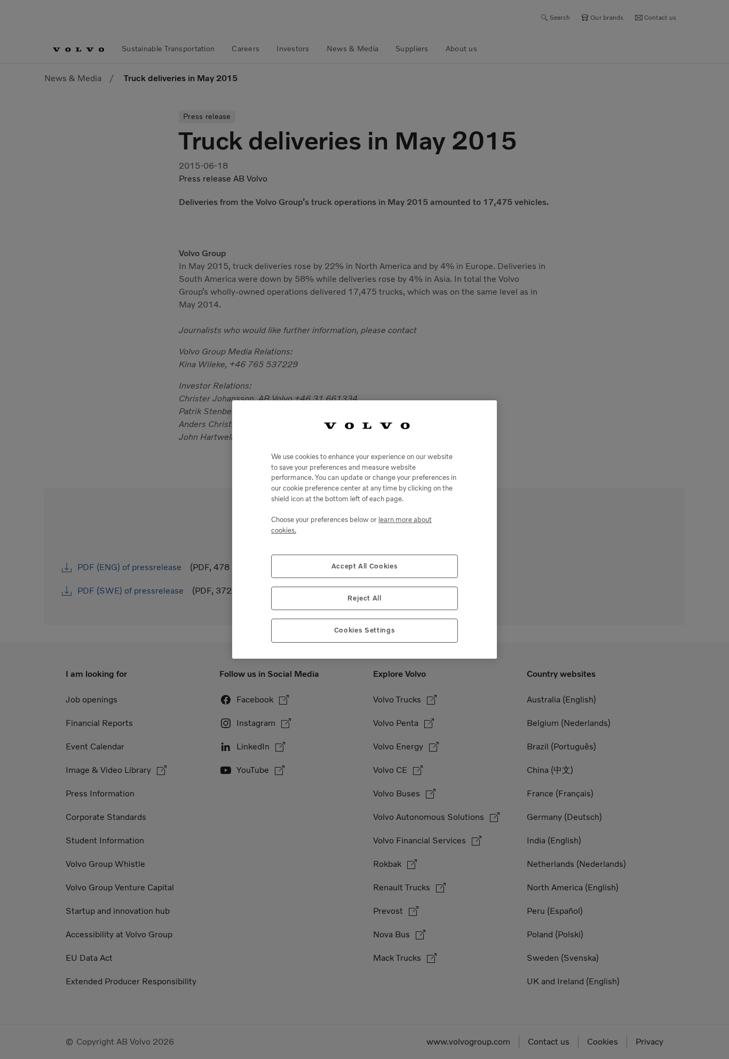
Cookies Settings (364, 630)
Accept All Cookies (364, 566)
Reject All (364, 598)
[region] (364, 529)
